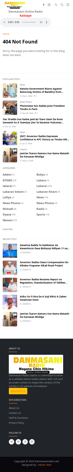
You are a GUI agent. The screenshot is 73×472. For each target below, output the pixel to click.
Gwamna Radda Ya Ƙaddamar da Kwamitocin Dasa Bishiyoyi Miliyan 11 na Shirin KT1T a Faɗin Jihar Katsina (43, 248)
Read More (18, 391)
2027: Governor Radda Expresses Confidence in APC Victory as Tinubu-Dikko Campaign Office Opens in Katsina (45, 139)
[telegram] (11, 442)
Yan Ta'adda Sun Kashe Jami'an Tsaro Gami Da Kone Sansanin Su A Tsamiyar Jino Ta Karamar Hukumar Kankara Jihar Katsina (33, 122)
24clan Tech (44, 464)
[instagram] (49, 5)
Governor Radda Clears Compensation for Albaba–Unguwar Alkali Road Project (44, 264)
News (22, 84)
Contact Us (15, 412)
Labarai (23, 149)
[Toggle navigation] (67, 4)
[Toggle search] (62, 5)
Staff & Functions (18, 417)
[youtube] (18, 442)
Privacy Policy (16, 422)
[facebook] (43, 5)
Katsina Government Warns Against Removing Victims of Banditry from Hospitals (41, 92)
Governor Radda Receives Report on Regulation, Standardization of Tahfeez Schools (42, 282)
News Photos (26, 101)
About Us (14, 408)
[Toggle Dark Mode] (56, 4)
